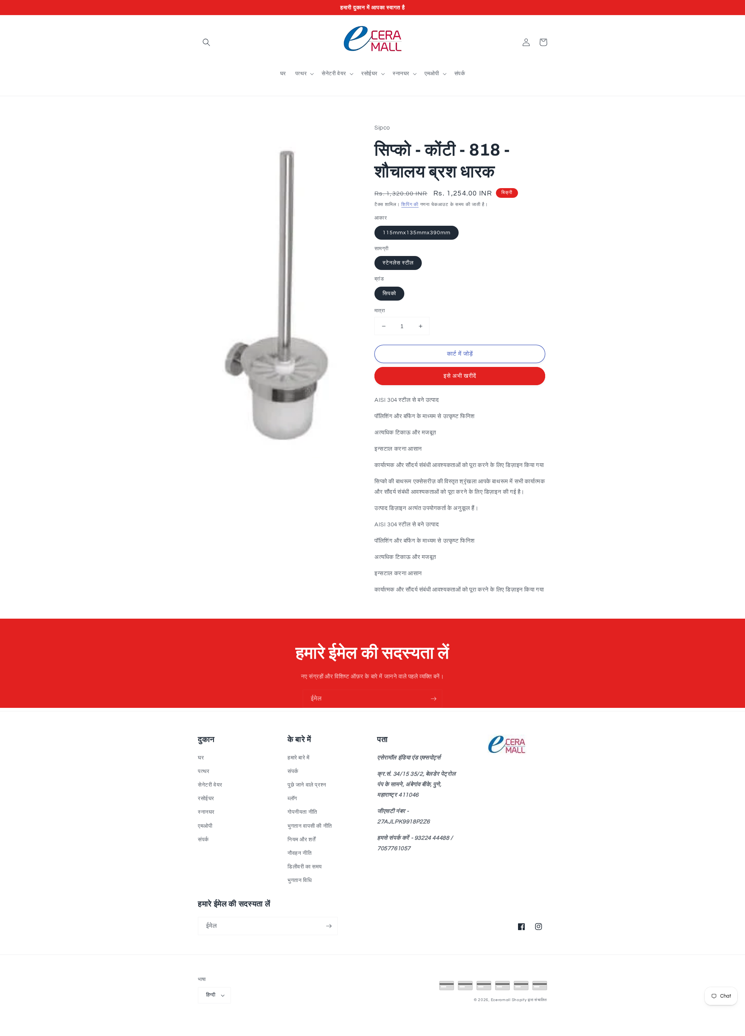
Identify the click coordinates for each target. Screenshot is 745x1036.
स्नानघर (206, 812)
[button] (206, 42)
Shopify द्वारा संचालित (529, 1000)
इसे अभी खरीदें (460, 376)
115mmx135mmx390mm (416, 232)
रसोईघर (206, 798)
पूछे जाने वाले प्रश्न (307, 785)
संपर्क (203, 839)
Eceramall (501, 1000)
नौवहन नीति (300, 853)
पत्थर (203, 771)
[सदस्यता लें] (433, 699)
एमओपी (205, 826)
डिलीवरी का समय (305, 867)
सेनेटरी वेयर (210, 785)
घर (201, 758)
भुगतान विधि (300, 880)
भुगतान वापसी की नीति (310, 826)
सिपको (389, 293)
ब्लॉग (292, 798)
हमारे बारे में (299, 758)
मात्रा (379, 310)
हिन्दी (210, 995)
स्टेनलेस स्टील (398, 263)
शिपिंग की (410, 204)
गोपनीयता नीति (302, 812)
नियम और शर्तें (301, 839)
